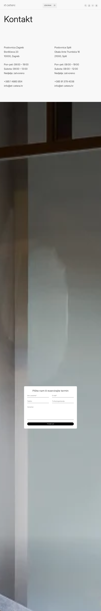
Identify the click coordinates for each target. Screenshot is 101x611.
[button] (85, 5)
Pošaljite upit (50, 424)
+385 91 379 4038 (64, 81)
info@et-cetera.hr (13, 85)
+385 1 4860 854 (13, 81)
